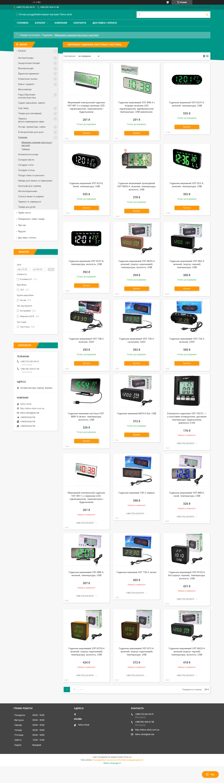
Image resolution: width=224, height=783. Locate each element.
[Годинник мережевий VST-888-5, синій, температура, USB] (186, 469)
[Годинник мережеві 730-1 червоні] (136, 469)
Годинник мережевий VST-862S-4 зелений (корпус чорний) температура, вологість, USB (187, 651)
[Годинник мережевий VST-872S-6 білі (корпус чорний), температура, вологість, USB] (186, 549)
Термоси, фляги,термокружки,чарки (31, 120)
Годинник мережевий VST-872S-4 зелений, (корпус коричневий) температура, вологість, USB (86, 651)
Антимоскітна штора (28, 154)
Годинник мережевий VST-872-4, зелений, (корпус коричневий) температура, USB (136, 651)
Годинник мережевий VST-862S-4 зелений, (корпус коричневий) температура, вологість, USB (137, 264)
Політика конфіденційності (130, 760)
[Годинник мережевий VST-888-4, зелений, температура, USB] (86, 549)
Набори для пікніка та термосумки (35, 180)
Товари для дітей (26, 207)
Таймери (25, 149)
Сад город (23, 108)
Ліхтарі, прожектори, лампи (31, 127)
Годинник (47, 35)
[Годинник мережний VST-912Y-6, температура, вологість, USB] (86, 238)
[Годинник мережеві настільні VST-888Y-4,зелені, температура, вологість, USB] (86, 390)
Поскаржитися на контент (105, 760)
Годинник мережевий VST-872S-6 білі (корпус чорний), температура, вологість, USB (186, 575)
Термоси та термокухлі (29, 201)
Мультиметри (24, 89)
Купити (86, 133)
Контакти (80, 23)
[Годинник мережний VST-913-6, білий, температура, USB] (86, 160)
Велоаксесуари (25, 68)
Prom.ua (128, 757)
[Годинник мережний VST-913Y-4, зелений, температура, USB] (186, 79)
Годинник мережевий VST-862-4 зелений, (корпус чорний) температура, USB (187, 264)
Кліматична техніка (27, 79)
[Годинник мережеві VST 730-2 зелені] (136, 549)
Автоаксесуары (25, 58)
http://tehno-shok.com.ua (32, 408)
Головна (22, 23)
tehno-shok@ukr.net (29, 413)
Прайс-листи (24, 212)
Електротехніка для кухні (30, 132)
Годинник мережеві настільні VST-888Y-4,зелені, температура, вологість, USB (86, 416)
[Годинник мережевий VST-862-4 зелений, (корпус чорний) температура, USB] (186, 238)
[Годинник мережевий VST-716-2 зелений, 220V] (186, 315)
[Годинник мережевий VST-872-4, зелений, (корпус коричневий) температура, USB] (136, 625)
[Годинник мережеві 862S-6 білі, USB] (136, 390)
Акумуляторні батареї (29, 63)
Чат (213, 774)
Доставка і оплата (105, 23)
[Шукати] (207, 14)
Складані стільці (26, 170)
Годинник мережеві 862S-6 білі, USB (136, 413)
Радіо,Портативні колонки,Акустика (27, 96)
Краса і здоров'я (26, 84)
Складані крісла (26, 159)
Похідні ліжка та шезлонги (31, 175)
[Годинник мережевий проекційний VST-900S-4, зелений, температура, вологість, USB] (136, 160)
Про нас (22, 225)
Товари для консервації (29, 113)
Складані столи (26, 165)
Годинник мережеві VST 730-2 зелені (136, 572)
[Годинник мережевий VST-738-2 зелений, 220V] (86, 315)
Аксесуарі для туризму (29, 186)
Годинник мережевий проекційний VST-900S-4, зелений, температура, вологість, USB (136, 186)
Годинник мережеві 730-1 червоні (137, 492)
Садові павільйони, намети (31, 103)
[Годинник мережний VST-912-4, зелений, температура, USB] (186, 160)
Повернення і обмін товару (31, 219)
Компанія (61, 23)
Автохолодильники (27, 191)
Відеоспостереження (28, 73)
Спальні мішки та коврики (31, 196)
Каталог (40, 23)
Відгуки (22, 231)
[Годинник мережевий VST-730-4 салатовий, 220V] (136, 315)
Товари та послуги (30, 35)
